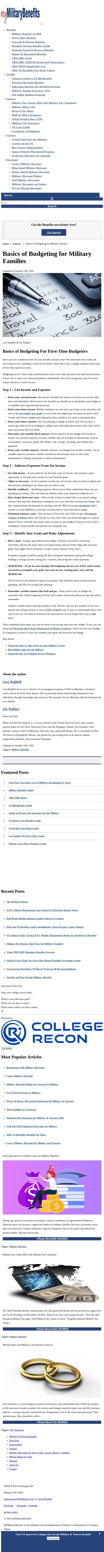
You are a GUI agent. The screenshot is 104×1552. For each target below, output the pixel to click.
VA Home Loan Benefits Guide (25, 820)
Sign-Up (8, 195)
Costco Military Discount (19, 1076)
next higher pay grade (30, 413)
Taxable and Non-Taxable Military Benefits (29, 977)
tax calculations (82, 505)
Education (14, 1440)
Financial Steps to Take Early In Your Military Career (36, 645)
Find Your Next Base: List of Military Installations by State (40, 782)
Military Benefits (20, 749)
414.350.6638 (45, 1499)
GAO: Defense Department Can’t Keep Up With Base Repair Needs (42, 910)
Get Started (54, 232)
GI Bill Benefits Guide (20, 805)
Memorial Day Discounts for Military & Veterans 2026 (35, 1118)
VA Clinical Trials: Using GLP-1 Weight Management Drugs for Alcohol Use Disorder (51, 935)
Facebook (8, 1505)
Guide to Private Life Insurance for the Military (34, 813)
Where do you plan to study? (15, 1003)
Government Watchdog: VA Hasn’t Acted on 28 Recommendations (41, 969)
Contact (13, 1469)
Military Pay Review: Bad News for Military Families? (35, 943)
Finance (17, 243)
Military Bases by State (20, 1456)
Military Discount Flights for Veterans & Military (32, 1084)
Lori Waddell (12, 682)
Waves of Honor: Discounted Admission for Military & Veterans (40, 1101)
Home (6, 243)
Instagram (21, 1505)
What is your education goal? (15, 999)
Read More (53, 1238)
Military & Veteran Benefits (23, 1436)
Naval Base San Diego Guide (24, 828)
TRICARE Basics (18, 797)
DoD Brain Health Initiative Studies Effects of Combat (35, 918)
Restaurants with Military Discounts (25, 1067)
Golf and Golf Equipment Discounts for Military (31, 1126)
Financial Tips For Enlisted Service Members (32, 653)
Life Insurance (17, 1430)
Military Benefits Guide (21, 790)
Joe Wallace (11, 709)
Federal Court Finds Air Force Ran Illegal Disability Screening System (43, 960)
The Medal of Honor (17, 901)
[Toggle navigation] (41, 24)
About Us (14, 1465)
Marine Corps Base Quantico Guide (27, 843)
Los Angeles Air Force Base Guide (26, 836)
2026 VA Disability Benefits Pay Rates (26, 1134)
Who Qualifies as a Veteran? (21, 1109)
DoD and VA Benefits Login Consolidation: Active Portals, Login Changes (45, 927)
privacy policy (11, 1512)
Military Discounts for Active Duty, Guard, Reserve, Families (39, 1452)
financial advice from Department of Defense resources (42, 628)
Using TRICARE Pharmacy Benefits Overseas (30, 952)
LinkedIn (32, 1505)
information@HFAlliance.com (19, 1499)
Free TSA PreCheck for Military (23, 1092)
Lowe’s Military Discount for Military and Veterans (33, 1143)
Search (52, 206)
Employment (15, 1444)
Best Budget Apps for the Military (26, 649)
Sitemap (13, 1461)
